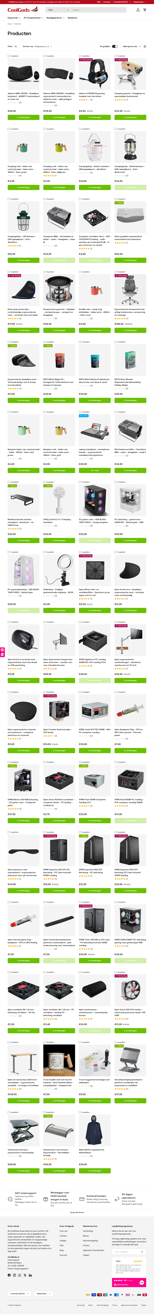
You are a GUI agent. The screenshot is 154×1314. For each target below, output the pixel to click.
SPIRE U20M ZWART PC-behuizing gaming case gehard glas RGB (130, 941)
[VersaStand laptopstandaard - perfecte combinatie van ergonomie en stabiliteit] (130, 1060)
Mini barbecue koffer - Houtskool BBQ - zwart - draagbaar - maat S (130, 451)
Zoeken (86, 1255)
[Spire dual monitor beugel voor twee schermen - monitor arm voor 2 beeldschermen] (59, 640)
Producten (17, 24)
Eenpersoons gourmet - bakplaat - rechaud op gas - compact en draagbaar (59, 312)
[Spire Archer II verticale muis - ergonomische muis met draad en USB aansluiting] (23, 640)
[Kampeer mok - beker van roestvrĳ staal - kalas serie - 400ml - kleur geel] (59, 430)
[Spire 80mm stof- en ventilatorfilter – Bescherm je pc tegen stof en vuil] (95, 570)
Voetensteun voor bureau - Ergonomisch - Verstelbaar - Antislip (57, 1152)
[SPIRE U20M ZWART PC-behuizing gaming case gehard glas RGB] (130, 920)
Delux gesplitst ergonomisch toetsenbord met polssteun (128, 238)
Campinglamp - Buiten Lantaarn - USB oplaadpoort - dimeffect (95, 168)
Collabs (63, 1240)
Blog (62, 1250)
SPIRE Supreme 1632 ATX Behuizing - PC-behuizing (91, 871)
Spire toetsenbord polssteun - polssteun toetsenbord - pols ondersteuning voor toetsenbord (59, 942)
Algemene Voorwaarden (93, 1250)
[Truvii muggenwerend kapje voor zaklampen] (95, 1060)
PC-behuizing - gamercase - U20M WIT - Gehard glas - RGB (129, 521)
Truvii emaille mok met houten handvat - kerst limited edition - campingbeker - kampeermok (58, 1082)
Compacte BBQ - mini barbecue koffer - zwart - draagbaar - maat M (59, 239)
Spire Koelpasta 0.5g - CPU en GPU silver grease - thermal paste (129, 732)
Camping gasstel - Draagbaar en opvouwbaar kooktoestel (130, 95)
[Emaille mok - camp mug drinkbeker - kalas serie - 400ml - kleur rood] (95, 290)
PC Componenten (32, 18)
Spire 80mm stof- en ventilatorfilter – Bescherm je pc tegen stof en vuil (94, 592)
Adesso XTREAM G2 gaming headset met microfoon (92, 95)
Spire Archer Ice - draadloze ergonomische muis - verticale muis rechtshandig (129, 592)
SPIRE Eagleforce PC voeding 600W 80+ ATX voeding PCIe (92, 661)
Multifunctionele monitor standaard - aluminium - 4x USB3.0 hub (20, 522)
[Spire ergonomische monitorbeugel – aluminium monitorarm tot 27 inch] (130, 640)
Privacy (86, 1245)
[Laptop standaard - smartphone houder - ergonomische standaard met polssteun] (95, 430)
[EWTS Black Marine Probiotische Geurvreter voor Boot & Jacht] (95, 360)
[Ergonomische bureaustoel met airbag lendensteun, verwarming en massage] (130, 290)
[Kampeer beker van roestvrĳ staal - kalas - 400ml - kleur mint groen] (23, 430)
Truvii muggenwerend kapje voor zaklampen (94, 1081)
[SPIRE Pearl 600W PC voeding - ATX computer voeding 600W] (130, 780)
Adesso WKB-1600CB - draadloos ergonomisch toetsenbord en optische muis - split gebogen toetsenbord (59, 97)
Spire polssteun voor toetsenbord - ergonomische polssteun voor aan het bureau (22, 872)
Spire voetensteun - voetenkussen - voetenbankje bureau (93, 1012)
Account (63, 1255)
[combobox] (85, 10)
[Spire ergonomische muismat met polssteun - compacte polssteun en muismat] (23, 710)
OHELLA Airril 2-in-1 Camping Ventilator (57, 521)
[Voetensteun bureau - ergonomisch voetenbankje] (23, 1130)
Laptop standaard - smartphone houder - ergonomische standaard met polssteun (94, 452)
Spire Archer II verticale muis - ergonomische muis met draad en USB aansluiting (22, 662)
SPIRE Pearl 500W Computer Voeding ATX (92, 801)
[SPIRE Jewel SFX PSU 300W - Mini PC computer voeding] (95, 710)
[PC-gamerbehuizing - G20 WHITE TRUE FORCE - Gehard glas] (23, 570)
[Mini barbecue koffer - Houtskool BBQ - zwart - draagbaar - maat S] (130, 430)
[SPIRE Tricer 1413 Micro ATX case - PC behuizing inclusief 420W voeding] (95, 920)
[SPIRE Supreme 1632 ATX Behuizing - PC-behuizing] (95, 850)
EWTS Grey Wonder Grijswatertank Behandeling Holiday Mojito (128, 382)
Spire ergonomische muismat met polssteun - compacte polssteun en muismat (22, 732)
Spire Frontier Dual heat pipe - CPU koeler (57, 731)
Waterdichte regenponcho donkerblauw (91, 1151)
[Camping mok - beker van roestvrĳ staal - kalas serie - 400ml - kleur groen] (23, 147)
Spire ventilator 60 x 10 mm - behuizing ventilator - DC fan (21, 1011)
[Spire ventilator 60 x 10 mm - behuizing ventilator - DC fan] (23, 990)
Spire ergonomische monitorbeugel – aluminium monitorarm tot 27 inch (128, 662)
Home (10, 24)
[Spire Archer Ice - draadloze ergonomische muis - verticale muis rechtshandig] (130, 570)
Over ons (63, 1231)
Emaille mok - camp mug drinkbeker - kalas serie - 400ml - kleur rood (94, 312)
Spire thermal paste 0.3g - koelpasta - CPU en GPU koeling (22, 941)
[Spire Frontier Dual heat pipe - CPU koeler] (59, 710)
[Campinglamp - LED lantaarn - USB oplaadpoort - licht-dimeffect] (23, 217)
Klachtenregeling (90, 1240)
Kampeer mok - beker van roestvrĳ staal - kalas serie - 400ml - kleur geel (56, 452)
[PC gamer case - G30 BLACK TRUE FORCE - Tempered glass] (95, 500)
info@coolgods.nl (21, 1268)
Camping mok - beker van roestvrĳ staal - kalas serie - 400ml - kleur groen (21, 169)
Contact (106, 2)
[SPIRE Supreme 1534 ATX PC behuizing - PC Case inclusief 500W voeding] (59, 850)
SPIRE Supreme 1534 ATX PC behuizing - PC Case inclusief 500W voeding (57, 872)
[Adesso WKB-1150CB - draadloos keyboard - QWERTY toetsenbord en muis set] (23, 74)
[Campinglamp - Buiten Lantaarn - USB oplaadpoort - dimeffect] (95, 147)
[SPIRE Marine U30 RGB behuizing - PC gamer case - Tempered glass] (23, 780)
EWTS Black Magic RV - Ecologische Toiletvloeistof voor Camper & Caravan (58, 382)
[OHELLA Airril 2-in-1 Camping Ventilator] (59, 500)
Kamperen (72, 18)
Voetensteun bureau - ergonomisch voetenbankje (21, 1151)
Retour (86, 1236)
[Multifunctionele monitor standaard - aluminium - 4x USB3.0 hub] (23, 500)
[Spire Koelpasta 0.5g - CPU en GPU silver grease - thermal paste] (130, 710)
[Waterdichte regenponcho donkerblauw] (95, 1130)
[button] (145, 9)
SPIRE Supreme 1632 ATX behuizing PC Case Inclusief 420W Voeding (128, 872)
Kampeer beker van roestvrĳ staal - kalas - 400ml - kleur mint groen (23, 452)
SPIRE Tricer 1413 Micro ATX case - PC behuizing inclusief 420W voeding (94, 942)
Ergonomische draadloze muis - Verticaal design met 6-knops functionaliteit (23, 382)
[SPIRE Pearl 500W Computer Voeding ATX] (95, 780)
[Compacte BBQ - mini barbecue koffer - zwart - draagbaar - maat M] (59, 217)
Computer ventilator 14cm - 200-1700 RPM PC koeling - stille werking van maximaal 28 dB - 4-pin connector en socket (95, 240)
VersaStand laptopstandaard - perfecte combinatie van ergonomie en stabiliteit (129, 1082)
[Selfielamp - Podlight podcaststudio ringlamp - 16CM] (59, 570)
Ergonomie (13, 18)
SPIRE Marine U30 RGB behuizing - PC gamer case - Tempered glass (23, 802)
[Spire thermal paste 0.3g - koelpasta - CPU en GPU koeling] (23, 920)
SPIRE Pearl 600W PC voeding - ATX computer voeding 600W (129, 801)
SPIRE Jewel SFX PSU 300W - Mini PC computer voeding (94, 731)
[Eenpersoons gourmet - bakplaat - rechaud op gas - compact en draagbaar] (59, 290)
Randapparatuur (54, 18)
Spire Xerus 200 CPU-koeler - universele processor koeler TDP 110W (130, 1012)
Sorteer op (28, 46)
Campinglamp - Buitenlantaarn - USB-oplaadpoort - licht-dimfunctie (130, 169)
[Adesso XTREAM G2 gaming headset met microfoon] (95, 74)
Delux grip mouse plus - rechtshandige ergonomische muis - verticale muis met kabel (23, 312)
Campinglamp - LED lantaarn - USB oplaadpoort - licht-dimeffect (22, 239)
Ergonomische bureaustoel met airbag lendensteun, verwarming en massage (130, 312)
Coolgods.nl (17, 1305)
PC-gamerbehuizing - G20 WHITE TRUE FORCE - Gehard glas (23, 591)
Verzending (88, 1231)
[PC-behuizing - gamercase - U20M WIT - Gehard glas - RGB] (130, 500)
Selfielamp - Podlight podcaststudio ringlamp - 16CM (58, 591)
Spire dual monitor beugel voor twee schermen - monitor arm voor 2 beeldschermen (58, 662)
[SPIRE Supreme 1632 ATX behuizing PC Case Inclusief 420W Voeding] (130, 850)
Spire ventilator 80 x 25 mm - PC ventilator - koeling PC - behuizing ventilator (58, 1012)
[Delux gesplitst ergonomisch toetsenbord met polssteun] (130, 217)
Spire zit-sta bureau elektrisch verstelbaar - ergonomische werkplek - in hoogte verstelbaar (23, 1082)
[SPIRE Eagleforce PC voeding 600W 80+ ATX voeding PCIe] (95, 640)
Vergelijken (105, 46)
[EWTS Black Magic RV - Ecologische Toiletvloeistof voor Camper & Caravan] (59, 360)
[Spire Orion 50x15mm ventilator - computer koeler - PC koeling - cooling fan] (59, 780)
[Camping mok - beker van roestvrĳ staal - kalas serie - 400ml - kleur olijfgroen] (59, 147)
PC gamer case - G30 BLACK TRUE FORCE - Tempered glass (93, 521)
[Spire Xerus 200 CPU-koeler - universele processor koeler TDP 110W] (130, 990)
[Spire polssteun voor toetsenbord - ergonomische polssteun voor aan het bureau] (23, 850)
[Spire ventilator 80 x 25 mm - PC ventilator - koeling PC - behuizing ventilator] (59, 990)
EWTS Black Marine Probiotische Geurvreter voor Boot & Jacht (94, 380)
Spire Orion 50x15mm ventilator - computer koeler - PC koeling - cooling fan (59, 802)
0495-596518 (17, 1265)
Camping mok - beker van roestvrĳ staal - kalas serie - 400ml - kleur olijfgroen (56, 169)
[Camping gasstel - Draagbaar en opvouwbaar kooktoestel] (130, 74)
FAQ (98, 2)
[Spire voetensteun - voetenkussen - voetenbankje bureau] (95, 990)
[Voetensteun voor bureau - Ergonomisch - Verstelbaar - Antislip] (59, 1130)
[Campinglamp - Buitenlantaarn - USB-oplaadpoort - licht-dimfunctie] (130, 147)
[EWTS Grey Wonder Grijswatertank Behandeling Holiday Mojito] (130, 360)
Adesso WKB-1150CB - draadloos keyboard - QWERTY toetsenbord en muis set (23, 96)
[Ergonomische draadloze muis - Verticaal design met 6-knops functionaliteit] (23, 360)
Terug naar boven (77, 1212)
